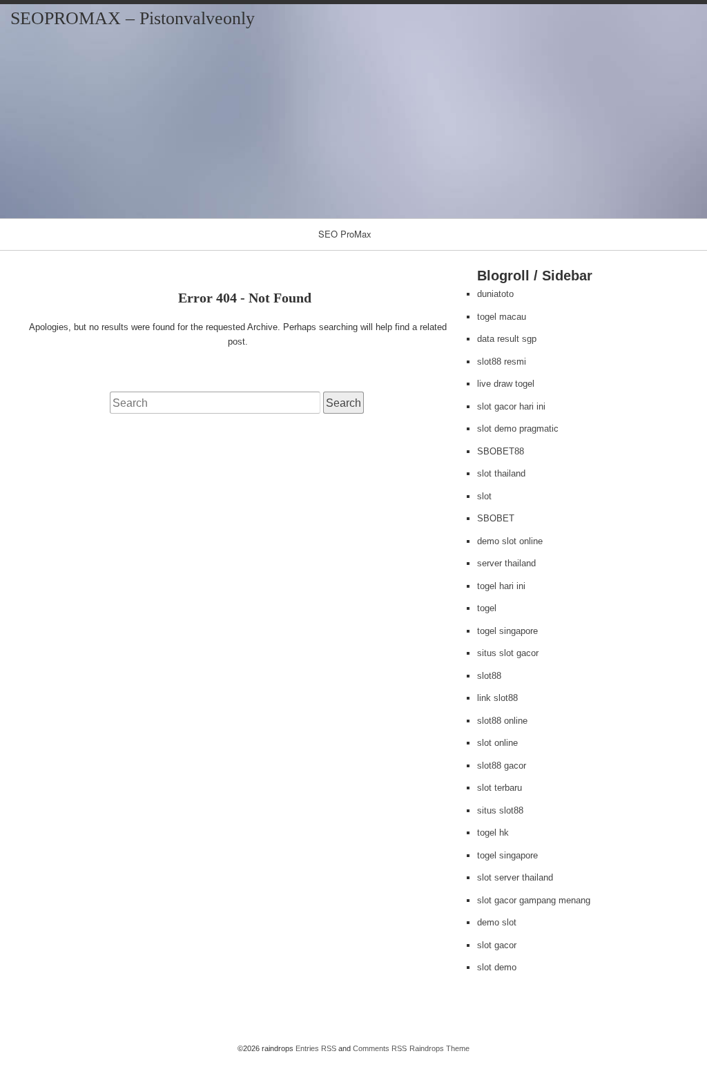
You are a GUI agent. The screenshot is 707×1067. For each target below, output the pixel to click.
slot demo (496, 967)
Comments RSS (380, 1048)
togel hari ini (501, 586)
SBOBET (495, 518)
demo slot (496, 922)
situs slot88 (500, 810)
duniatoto (495, 294)
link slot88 (497, 698)
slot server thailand (515, 877)
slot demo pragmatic (518, 428)
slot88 (489, 676)
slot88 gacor (501, 765)
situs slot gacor (508, 653)
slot (484, 496)
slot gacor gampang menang (533, 900)
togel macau (501, 316)
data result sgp (506, 339)
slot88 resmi (501, 361)
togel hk (493, 832)
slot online (497, 743)
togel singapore (507, 631)
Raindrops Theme (439, 1048)
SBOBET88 (500, 451)
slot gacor (496, 945)
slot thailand (501, 473)
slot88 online (502, 720)
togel (486, 608)
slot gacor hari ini (511, 406)
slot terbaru (499, 787)
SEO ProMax (344, 233)
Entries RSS (316, 1048)
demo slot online (510, 541)
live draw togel (505, 383)
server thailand (506, 563)
